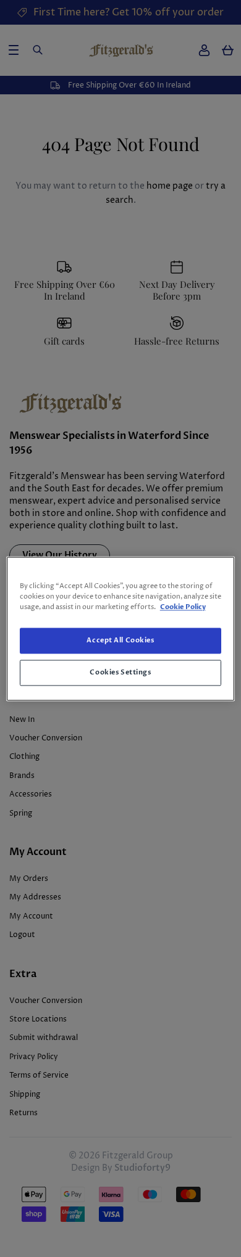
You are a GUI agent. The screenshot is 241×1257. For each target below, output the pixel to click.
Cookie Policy (183, 607)
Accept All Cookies (120, 640)
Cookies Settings (120, 672)
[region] (120, 628)
